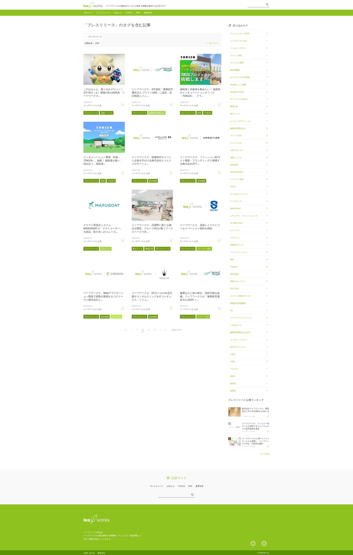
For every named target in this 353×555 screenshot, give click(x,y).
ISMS (249, 376)
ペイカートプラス (249, 48)
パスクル (249, 369)
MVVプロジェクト (249, 347)
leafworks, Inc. (264, 553)
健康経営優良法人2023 (249, 332)
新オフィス (137, 248)
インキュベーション (249, 252)
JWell (249, 361)
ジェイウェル (249, 143)
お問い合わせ (89, 553)
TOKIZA (128, 12)
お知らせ (117, 12)
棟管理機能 (249, 70)
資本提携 (153, 181)
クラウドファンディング (249, 317)
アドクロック (249, 201)
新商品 (249, 383)
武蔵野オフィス (249, 245)
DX (249, 310)
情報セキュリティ (249, 281)
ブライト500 (203, 317)
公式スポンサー (249, 150)
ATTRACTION (249, 223)
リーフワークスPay (249, 41)
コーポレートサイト (249, 339)
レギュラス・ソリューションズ (249, 215)
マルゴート (106, 248)
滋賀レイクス (107, 113)
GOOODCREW (249, 172)
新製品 (249, 390)
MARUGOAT (249, 208)
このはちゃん (249, 325)
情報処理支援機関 (249, 303)
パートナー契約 (204, 248)
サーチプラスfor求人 (249, 99)
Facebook (264, 543)
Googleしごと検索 (249, 84)
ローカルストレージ (249, 194)
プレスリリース (103, 12)
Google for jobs (249, 92)
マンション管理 (249, 62)
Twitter (253, 543)
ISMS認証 (249, 274)
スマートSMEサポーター (249, 296)
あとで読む (269, 416)
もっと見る (265, 454)
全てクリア (214, 43)
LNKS (249, 354)
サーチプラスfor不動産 (249, 77)
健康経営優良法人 (157, 113)
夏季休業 (148, 12)
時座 (138, 12)
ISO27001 (249, 288)
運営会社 (101, 553)
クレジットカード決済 (249, 33)
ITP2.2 (249, 186)
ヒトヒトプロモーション (249, 121)
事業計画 (149, 248)
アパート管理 (249, 55)
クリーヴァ (116, 317)
